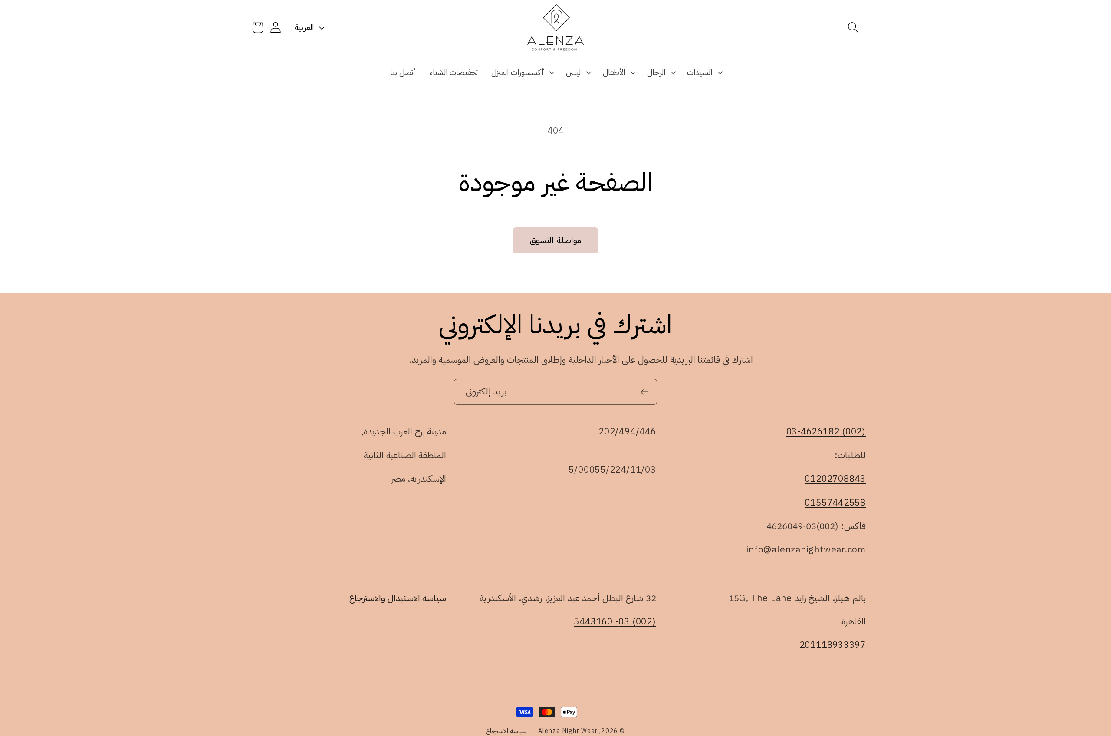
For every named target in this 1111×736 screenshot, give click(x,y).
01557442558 (835, 502)
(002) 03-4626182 (826, 431)
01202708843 (835, 479)
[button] (853, 27)
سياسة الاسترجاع (506, 731)
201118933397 (832, 645)
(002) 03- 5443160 (615, 621)
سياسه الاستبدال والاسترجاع (398, 598)
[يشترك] (644, 392)
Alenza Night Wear (567, 731)
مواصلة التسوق (555, 240)
